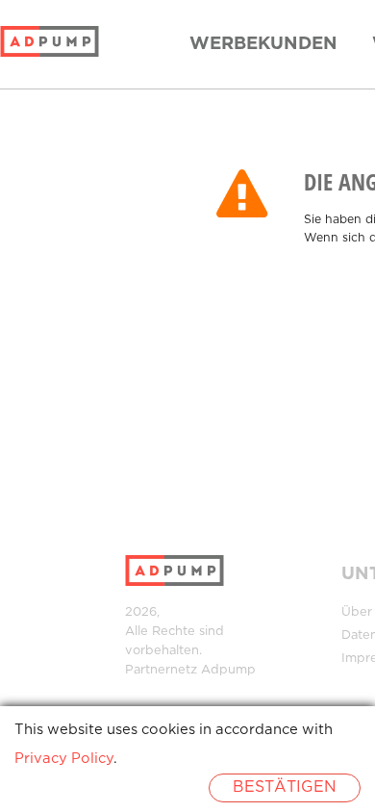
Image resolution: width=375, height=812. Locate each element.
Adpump (228, 670)
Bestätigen (285, 787)
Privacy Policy (63, 758)
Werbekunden (263, 44)
